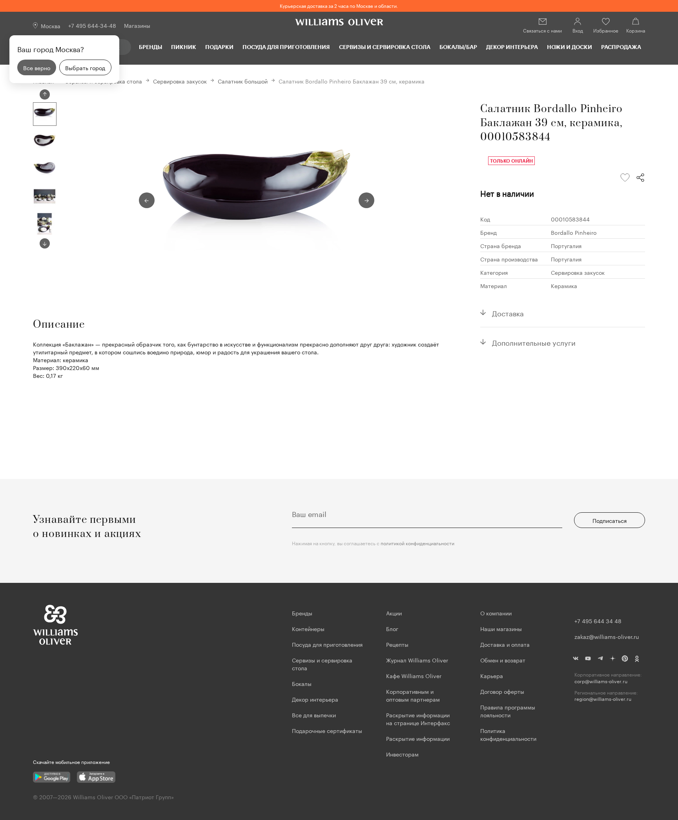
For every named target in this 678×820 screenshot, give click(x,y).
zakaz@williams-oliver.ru (606, 636)
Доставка (508, 312)
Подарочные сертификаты (327, 730)
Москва (50, 25)
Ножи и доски (569, 47)
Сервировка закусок (180, 80)
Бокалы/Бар (458, 47)
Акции (394, 612)
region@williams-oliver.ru (602, 698)
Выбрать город (85, 67)
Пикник (183, 47)
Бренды (150, 47)
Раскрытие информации (418, 738)
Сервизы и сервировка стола (384, 47)
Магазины (137, 25)
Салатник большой (243, 80)
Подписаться (609, 520)
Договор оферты (502, 691)
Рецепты (397, 644)
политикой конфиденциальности (417, 542)
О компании (496, 612)
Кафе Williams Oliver (413, 675)
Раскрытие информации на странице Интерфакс (418, 718)
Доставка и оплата (505, 644)
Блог (392, 628)
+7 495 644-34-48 (92, 25)
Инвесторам (403, 753)
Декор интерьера (512, 47)
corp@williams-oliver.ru (600, 681)
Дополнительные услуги (534, 341)
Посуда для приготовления (286, 47)
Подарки (219, 47)
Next (45, 243)
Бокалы (302, 683)
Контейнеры (308, 628)
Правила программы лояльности (507, 710)
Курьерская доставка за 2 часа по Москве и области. (339, 5)
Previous (45, 94)
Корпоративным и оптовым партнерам (413, 695)
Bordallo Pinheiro (574, 232)
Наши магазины (501, 628)
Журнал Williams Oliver (417, 659)
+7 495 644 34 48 (598, 620)
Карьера (491, 675)
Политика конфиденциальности (508, 734)
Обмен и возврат (502, 659)
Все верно (36, 67)
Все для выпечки (314, 714)
